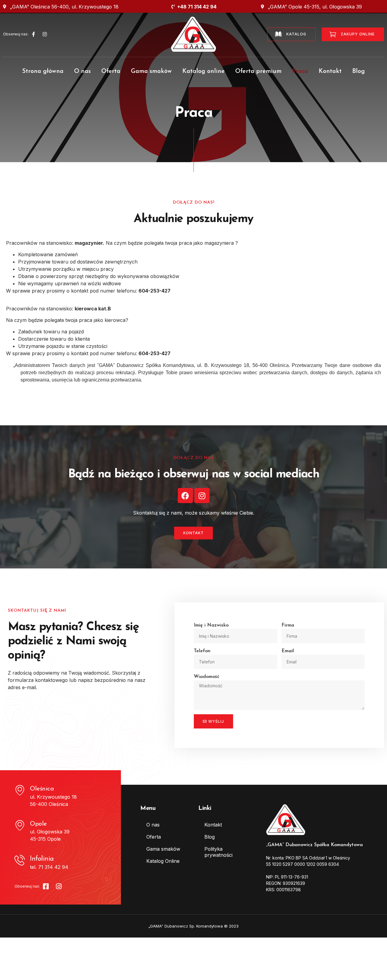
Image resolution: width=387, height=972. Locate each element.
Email (287, 651)
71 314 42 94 (53, 867)
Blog (358, 71)
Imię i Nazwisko (211, 625)
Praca (300, 71)
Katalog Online (163, 861)
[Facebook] (185, 495)
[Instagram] (45, 34)
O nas (82, 71)
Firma (287, 625)
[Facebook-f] (33, 34)
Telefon (202, 651)
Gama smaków (151, 71)
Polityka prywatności (218, 852)
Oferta (110, 71)
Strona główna (42, 71)
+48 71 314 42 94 (196, 7)
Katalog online (203, 71)
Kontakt (330, 71)
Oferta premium (258, 71)
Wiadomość (206, 676)
